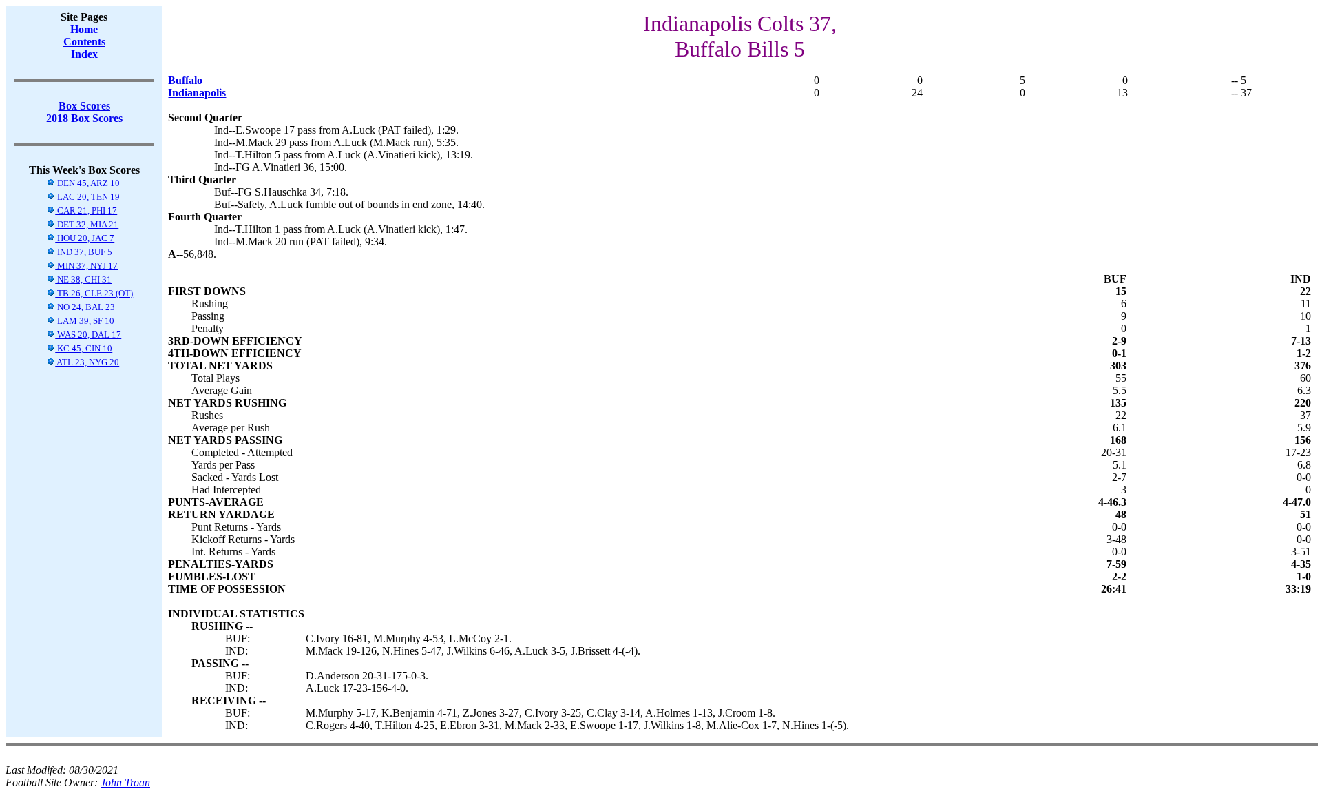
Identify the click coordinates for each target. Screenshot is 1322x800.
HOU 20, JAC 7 (84, 238)
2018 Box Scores (84, 118)
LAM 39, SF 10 (84, 321)
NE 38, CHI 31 (83, 279)
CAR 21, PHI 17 (86, 210)
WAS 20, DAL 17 (88, 334)
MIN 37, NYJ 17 (86, 265)
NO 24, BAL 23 (85, 307)
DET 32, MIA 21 (86, 224)
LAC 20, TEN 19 (87, 197)
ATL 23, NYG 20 (87, 362)
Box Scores (84, 106)
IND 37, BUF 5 (83, 252)
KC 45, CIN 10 (83, 348)
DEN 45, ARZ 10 (87, 183)
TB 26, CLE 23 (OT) (94, 293)
